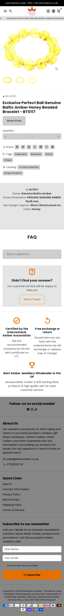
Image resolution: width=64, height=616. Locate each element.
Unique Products (13, 173)
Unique (7, 160)
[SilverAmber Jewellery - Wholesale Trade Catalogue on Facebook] (28, 409)
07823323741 (13, 464)
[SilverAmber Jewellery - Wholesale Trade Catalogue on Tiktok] (36, 409)
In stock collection (29, 167)
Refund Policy (11, 500)
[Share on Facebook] (17, 147)
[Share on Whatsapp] (34, 147)
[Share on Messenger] (52, 147)
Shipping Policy (12, 505)
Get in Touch (32, 299)
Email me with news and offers (22, 565)
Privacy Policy (11, 494)
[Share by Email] (46, 147)
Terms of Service (13, 510)
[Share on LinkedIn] (40, 147)
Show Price (14, 121)
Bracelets (36, 154)
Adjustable (21, 154)
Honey (49, 154)
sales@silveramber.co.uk (21, 459)
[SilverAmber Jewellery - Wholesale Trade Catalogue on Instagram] (32, 409)
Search (7, 484)
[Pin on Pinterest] (29, 147)
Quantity (8, 131)
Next (58, 50)
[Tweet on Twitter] (23, 147)
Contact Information (16, 489)
